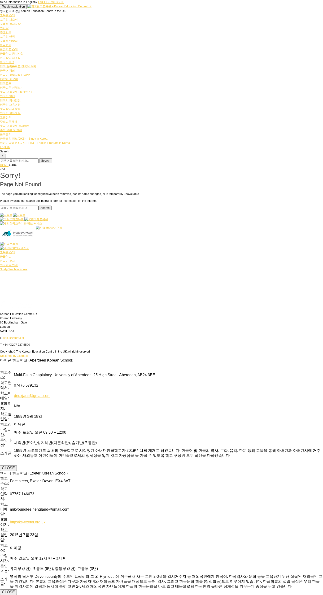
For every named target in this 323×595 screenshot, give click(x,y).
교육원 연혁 (7, 36)
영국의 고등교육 (10, 113)
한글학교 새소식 (10, 58)
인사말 (4, 28)
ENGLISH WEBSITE (51, 2)
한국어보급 (7, 62)
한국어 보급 (7, 261)
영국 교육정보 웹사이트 (15, 126)
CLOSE (8, 468)
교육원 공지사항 (10, 24)
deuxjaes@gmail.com (32, 396)
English (5, 147)
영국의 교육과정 (10, 104)
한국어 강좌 (7, 70)
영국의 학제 (7, 96)
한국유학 (5, 134)
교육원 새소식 (9, 19)
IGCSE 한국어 (9, 79)
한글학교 (5, 45)
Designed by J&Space (14, 356)
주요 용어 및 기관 (11, 130)
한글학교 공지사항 (11, 53)
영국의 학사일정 (10, 100)
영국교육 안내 (9, 265)
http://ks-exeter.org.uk (27, 522)
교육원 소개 (7, 15)
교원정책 (5, 117)
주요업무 (5, 32)
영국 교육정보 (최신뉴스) (16, 92)
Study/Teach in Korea (13, 269)
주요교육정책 (8, 121)
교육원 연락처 (9, 41)
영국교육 (5, 83)
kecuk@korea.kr (13, 338)
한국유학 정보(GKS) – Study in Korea (24, 138)
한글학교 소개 (9, 49)
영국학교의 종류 (10, 109)
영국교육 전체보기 (11, 87)
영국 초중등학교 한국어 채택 (18, 66)
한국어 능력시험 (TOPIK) (15, 75)
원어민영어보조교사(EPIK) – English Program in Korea (35, 143)
